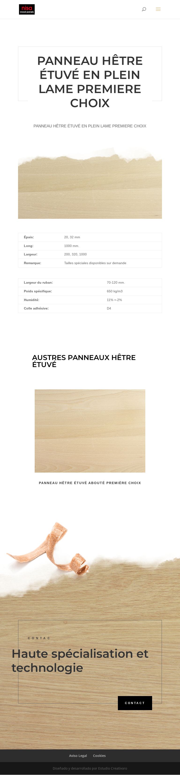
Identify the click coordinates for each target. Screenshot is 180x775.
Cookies (99, 755)
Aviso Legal (78, 755)
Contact (135, 703)
